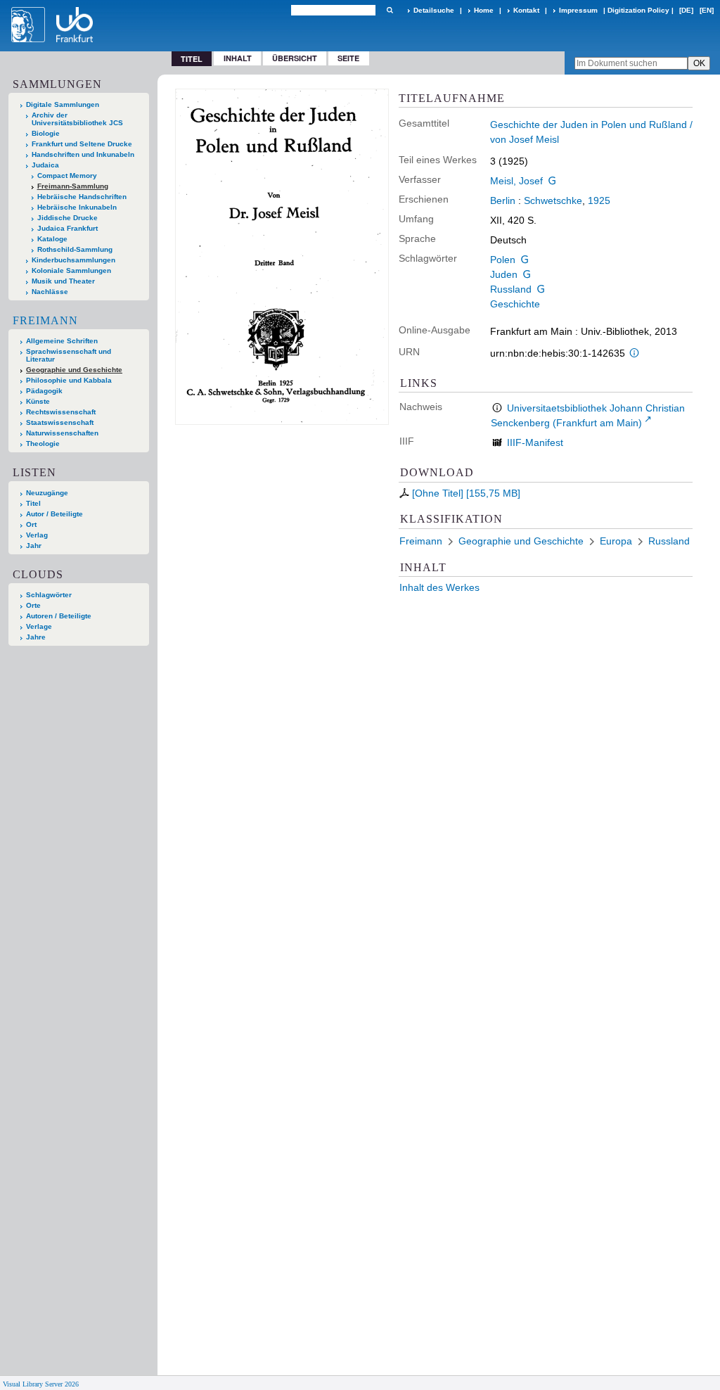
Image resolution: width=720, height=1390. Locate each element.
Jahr (33, 545)
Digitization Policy (638, 10)
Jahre (36, 637)
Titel (33, 503)
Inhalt (238, 58)
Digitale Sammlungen (62, 104)
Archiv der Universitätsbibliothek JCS (77, 119)
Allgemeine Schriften (62, 341)
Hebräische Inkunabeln (77, 207)
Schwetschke (553, 200)
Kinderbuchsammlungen (73, 260)
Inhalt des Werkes (439, 587)
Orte (33, 605)
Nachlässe (50, 291)
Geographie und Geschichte (74, 370)
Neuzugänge (47, 493)
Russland (511, 289)
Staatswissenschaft (60, 422)
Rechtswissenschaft (61, 412)
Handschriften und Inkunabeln (83, 154)
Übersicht (294, 58)
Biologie (46, 133)
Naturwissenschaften (62, 433)
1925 (599, 200)
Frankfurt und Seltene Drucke (82, 144)
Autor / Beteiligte (54, 514)
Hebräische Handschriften (82, 196)
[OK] (389, 10)
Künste (38, 401)
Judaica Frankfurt (67, 228)
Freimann (45, 320)
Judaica (45, 165)
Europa (616, 541)
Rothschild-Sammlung (74, 249)
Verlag (37, 535)
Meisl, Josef (516, 180)
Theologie (43, 443)
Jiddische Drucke (67, 218)
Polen (502, 259)
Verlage (39, 626)
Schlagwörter (49, 595)
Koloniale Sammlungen (71, 270)
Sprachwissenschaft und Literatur (68, 355)
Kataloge (52, 239)
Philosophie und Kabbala (69, 380)
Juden (504, 274)
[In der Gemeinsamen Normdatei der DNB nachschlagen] (553, 180)
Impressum (578, 10)
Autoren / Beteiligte (58, 616)
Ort (31, 524)
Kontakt (526, 10)
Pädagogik (44, 391)
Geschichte (515, 304)
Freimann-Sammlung (72, 186)
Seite (348, 58)
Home (484, 10)
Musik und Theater (63, 281)
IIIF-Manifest (535, 442)
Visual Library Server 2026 (41, 1384)
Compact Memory (67, 175)
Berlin (502, 200)
